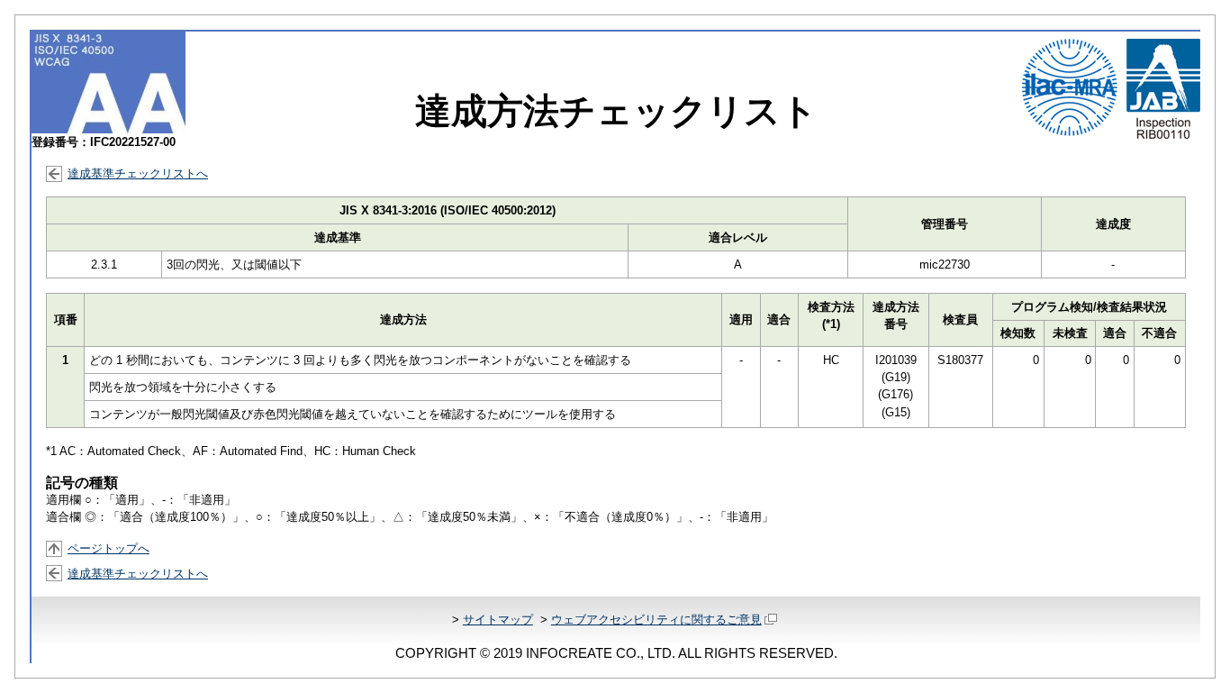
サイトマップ (498, 619)
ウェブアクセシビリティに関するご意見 (656, 619)
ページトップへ (108, 548)
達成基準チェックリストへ (138, 173)
